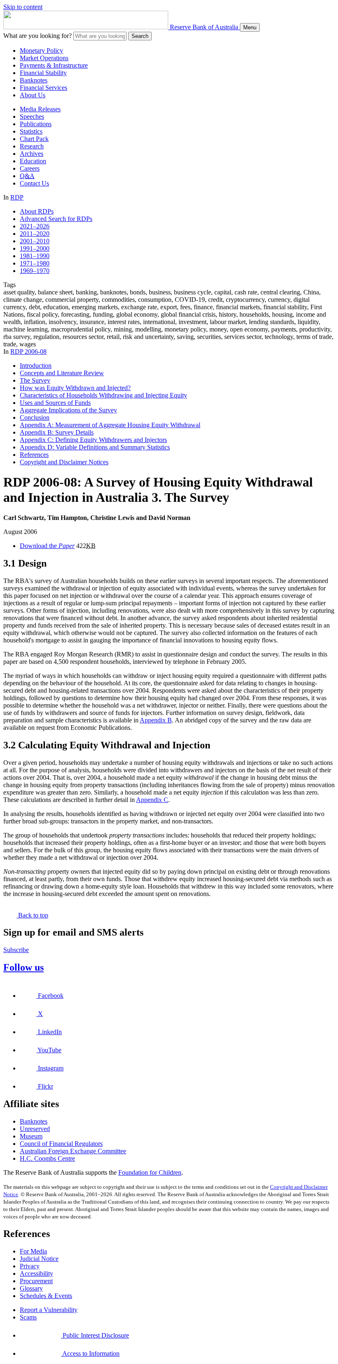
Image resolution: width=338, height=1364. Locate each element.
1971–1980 (34, 263)
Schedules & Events (46, 1295)
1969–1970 (34, 270)
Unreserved (35, 1128)
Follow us (23, 967)
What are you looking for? (37, 35)
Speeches (32, 116)
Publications (36, 123)
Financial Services (43, 87)
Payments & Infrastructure (54, 65)
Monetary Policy (41, 50)
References (34, 454)
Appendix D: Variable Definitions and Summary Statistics (95, 447)
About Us (32, 95)
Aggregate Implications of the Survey (68, 410)
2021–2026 (34, 226)
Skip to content (22, 6)
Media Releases (40, 109)
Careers (30, 168)
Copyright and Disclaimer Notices (64, 462)
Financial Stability (43, 72)
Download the (47, 545)
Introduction (36, 365)
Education (33, 161)
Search (139, 36)
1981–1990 (34, 255)
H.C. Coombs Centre (47, 1158)
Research (32, 146)
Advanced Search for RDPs (56, 218)
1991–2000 (34, 248)
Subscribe (16, 949)
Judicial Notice (39, 1258)
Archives (31, 153)
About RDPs (37, 211)
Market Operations (44, 57)
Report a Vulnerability (48, 1309)
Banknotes (33, 80)
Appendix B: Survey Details (57, 432)
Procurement (36, 1280)
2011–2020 (34, 233)
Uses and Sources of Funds (55, 402)
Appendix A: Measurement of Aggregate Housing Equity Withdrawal (110, 424)
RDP (16, 197)
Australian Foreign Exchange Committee (73, 1151)
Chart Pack (34, 138)
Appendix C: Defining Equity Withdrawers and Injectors (93, 439)
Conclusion (34, 417)
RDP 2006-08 (28, 351)
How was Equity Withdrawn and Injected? (75, 387)
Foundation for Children (149, 1172)
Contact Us (34, 183)
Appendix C (152, 799)
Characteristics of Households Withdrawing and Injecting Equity (103, 395)
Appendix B (156, 720)
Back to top (32, 915)
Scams (28, 1317)
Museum (31, 1136)
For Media (33, 1251)
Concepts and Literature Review (62, 372)
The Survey (35, 380)
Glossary (31, 1288)
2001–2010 (34, 241)
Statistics (31, 131)
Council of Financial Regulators (61, 1143)
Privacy (30, 1266)
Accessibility (36, 1273)
